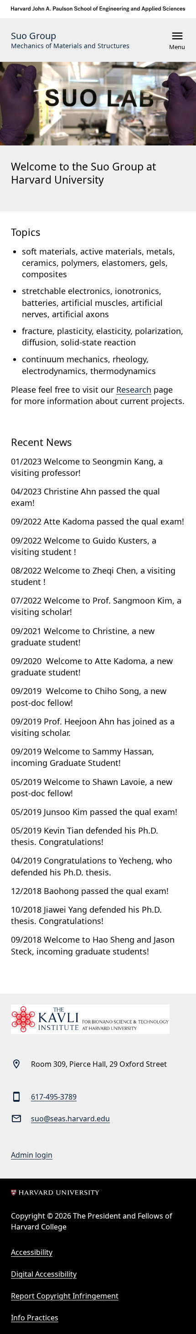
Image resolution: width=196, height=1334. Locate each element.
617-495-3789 (54, 1097)
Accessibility (31, 1252)
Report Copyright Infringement (65, 1296)
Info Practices (34, 1318)
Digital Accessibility (44, 1274)
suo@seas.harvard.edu (70, 1119)
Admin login (31, 1155)
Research (133, 389)
